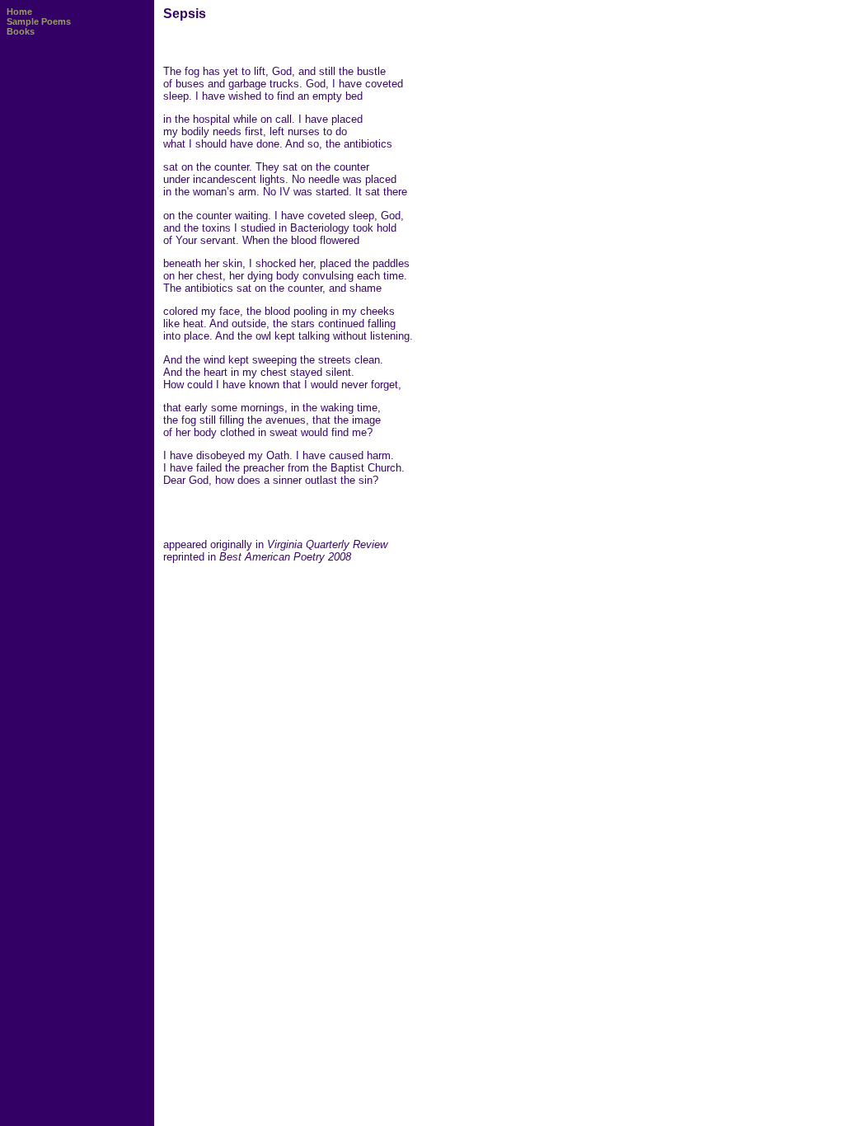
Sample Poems (39, 21)
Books (21, 31)
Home (19, 11)
